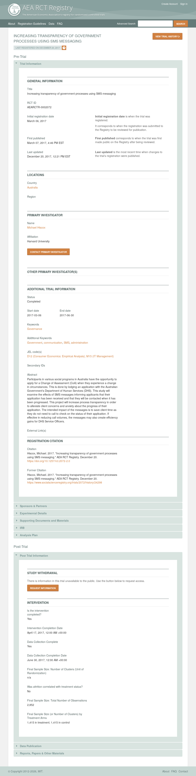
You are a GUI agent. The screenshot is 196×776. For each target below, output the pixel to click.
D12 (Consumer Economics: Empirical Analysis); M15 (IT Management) (70, 356)
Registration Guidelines (32, 23)
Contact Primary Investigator (48, 251)
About (11, 23)
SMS (66, 342)
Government (34, 342)
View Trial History (166, 36)
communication (53, 342)
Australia (32, 187)
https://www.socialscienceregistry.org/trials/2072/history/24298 (64, 482)
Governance (34, 329)
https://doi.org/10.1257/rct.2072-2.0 (48, 461)
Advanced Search (126, 23)
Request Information (43, 588)
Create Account (170, 3)
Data (51, 23)
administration (79, 342)
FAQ (59, 23)
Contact (183, 771)
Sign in (184, 3)
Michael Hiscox (36, 227)
